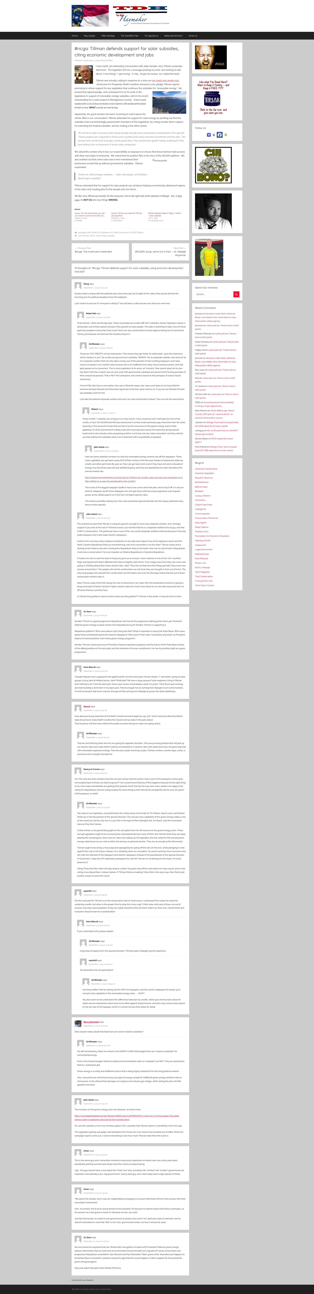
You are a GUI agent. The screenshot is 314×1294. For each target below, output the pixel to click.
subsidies (111, 236)
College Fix (200, 509)
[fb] (220, 135)
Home (75, 35)
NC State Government (120, 232)
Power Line (200, 563)
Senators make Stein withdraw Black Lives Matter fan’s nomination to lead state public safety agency (215, 317)
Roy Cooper (89, 35)
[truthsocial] (209, 134)
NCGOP (133, 232)
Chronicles (200, 500)
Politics (140, 232)
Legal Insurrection (203, 549)
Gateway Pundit (202, 540)
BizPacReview (202, 482)
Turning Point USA (204, 581)
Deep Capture (201, 527)
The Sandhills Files (129, 35)
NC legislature (151, 35)
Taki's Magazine (202, 572)
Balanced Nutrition (173, 35)
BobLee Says (201, 486)
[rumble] (225, 134)
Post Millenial (201, 558)
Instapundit (200, 545)
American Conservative (206, 469)
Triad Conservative (204, 576)
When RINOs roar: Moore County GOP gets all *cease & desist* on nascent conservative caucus (214, 414)
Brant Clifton (107, 60)
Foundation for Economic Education (212, 536)
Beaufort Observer (204, 478)
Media (94, 232)
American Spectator (204, 473)
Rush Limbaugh (202, 567)
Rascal (87, 706)
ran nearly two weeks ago (165, 80)
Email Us (193, 35)
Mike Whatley (108, 35)
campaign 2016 (84, 232)
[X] (214, 134)
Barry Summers (91, 1022)
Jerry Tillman (83, 236)
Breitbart (199, 491)
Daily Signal (200, 522)
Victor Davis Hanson (204, 585)
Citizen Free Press (203, 504)
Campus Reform (203, 495)
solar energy (101, 236)
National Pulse (202, 554)
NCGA (92, 236)
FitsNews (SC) (201, 531)
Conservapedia (202, 513)
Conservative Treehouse (206, 518)
